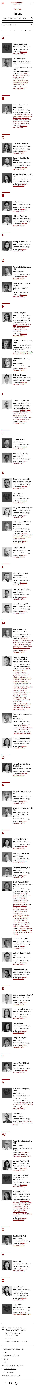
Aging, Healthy (25, 668)
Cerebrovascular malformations (18, 78)
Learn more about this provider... (21, 1153)
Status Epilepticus (20, 330)
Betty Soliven (20, 1038)
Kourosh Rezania (21, 868)
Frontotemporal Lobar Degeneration (21, 682)
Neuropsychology (19, 913)
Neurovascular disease (21, 81)
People (17, 9)
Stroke (28, 644)
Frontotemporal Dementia (22, 679)
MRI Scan (23, 690)
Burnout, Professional (19, 323)
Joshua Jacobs (19, 439)
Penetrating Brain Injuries (22, 642)
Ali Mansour (19, 629)
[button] (31, 18)
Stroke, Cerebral (23, 123)
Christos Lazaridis (21, 590)
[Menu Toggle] (31, 3)
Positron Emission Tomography (21, 916)
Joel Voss (18, 1114)
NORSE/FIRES (18, 329)
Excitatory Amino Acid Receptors (22, 115)
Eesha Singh (18, 1023)
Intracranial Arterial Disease (21, 119)
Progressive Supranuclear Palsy (20, 697)
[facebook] (5, 1384)
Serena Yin (17, 1261)
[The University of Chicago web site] (3, 3)
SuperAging (25, 926)
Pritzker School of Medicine (13, 1365)
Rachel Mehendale (22, 739)
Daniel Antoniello (20, 44)
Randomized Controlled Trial (20, 921)
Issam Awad (19, 59)
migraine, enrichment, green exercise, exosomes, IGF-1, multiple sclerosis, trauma (22, 535)
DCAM (6, 1359)
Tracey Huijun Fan (21, 242)
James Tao (21, 1063)
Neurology (23, 911)
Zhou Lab (23, 1312)
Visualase (24, 417)
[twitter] (17, 1384)
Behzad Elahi (18, 202)
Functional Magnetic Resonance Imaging (22, 685)
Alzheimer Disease (19, 672)
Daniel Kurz (19, 548)
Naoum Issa (21, 401)
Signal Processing (26, 1104)
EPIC (5, 1352)
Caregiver (25, 900)
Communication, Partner (21, 904)
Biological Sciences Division (14, 1349)
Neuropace (23, 412)
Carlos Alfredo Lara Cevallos (20, 574)
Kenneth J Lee (20, 604)
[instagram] (11, 1384)
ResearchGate (18, 707)
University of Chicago (11, 1355)
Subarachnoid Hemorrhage (22, 646)
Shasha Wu (21, 1191)
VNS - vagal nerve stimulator (22, 418)
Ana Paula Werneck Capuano (20, 1176)
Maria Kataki (18, 493)
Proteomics (17, 700)
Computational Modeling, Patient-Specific (22, 676)
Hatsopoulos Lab (26, 352)
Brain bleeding (24, 75)
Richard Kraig (22, 522)
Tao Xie (19, 1236)
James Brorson (20, 105)
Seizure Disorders (19, 416)
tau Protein (26, 700)
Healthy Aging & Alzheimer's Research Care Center (22, 930)
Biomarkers (17, 674)
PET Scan (27, 692)
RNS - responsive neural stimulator (22, 413)
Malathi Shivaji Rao (20, 839)
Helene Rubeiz (20, 969)
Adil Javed (20, 454)
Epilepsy (22, 328)
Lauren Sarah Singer (22, 1009)
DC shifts (22, 1203)
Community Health (19, 906)
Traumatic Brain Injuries (21, 648)
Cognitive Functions (20, 902)
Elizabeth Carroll (21, 144)
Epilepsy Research (26, 1102)
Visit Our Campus (10, 1369)
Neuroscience (17, 915)
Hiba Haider (19, 313)
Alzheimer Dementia (20, 670)
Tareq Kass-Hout (21, 479)
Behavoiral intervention (20, 899)
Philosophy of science (20, 83)
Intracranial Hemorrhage (20, 639)
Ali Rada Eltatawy (20, 216)
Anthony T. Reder (21, 853)
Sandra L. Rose (20, 939)
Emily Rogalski (21, 882)
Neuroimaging (28, 640)
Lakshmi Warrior (21, 1161)
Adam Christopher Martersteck (20, 658)
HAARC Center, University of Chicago (22, 705)
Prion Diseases (24, 729)
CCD (5, 1362)
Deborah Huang (19, 375)
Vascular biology (19, 84)
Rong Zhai (19, 1287)
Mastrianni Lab (25, 732)
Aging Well (24, 893)
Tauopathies (17, 701)
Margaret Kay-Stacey (23, 508)
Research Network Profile (20, 53)
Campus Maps (9, 1372)
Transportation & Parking (13, 1375)
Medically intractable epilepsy (20, 1211)
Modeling (16, 1104)
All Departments (9, 25)
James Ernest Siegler (23, 995)
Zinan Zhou (17, 1305)
